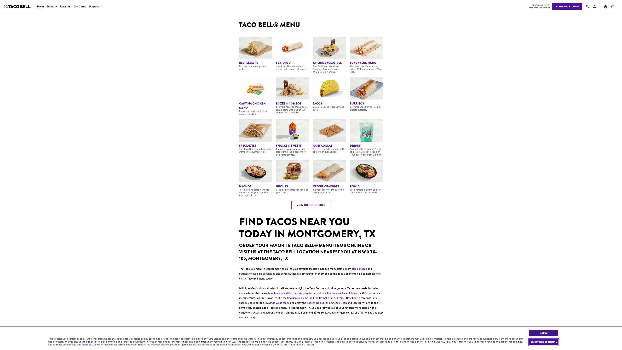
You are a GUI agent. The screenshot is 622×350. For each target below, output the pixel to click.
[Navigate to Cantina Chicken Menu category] (255, 96)
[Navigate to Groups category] (292, 177)
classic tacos (359, 268)
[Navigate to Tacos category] (329, 94)
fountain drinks (336, 293)
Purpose (94, 6)
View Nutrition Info (311, 205)
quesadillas (285, 293)
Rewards (65, 6)
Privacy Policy (180, 341)
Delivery (52, 6)
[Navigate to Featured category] (292, 54)
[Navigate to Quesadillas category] (329, 136)
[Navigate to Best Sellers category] (255, 54)
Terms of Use (88, 344)
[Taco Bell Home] (17, 6)
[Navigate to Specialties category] (255, 136)
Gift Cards (80, 6)
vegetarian (309, 293)
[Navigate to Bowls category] (366, 177)
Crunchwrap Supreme (332, 298)
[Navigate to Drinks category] (366, 137)
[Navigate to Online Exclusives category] (329, 55)
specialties (269, 273)
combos (285, 273)
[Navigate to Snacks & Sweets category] (292, 137)
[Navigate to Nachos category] (255, 178)
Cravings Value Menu (277, 302)
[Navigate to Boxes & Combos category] (292, 95)
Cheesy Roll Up (316, 302)
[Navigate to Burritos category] (366, 94)
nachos (298, 293)
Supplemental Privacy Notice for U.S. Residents (221, 341)
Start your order (567, 6)
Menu (40, 6)
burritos (244, 273)
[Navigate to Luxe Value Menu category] (366, 55)
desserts (356, 293)
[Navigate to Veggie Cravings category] (329, 177)
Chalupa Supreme (297, 298)
